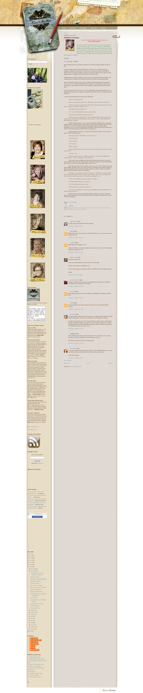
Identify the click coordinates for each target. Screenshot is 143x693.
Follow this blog (37, 516)
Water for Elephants (82, 209)
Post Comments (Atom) (75, 366)
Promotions (83, 28)
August (32, 614)
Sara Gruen (94, 207)
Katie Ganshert (73, 221)
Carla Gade (72, 242)
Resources (94, 28)
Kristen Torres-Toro (74, 280)
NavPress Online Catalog (35, 677)
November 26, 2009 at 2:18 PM (75, 358)
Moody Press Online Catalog (36, 673)
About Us (73, 28)
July (32, 616)
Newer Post (66, 363)
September (33, 612)
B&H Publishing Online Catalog (37, 658)
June (32, 618)
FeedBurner (40, 463)
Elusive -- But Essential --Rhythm (38, 587)
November (33, 571)
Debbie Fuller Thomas (37, 640)
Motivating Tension (34, 577)
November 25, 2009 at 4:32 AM (75, 226)
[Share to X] (68, 206)
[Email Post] (88, 203)
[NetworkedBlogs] (37, 514)
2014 (30, 556)
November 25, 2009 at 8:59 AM (75, 275)
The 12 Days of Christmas (36, 585)
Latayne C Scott (74, 257)
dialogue (70, 207)
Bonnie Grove (73, 348)
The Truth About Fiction (35, 589)
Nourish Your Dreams (35, 608)
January (33, 629)
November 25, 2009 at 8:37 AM (75, 252)
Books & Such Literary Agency (37, 664)
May (32, 620)
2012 (30, 560)
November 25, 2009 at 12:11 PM (75, 328)
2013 (30, 558)
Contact (103, 28)
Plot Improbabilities (34, 606)
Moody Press (33, 671)
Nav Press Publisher (34, 675)
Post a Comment (68, 360)
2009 (30, 566)
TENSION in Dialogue (35, 581)
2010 (30, 564)
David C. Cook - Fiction (35, 666)
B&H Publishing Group (35, 657)
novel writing (80, 207)
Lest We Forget (33, 597)
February (33, 627)
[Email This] (65, 206)
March (32, 625)
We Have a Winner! (34, 583)
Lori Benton (73, 314)
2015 (30, 554)
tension (99, 207)
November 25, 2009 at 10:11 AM (75, 309)
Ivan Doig (74, 207)
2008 (30, 631)
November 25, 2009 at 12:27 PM (75, 343)
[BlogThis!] (67, 206)
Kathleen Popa (35, 642)
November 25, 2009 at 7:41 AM (75, 237)
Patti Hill (72, 231)
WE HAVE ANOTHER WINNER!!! (38, 579)
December (33, 568)
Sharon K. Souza (35, 650)
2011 (30, 562)
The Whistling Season (72, 209)
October (33, 610)
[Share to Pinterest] (72, 206)
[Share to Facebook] (70, 206)
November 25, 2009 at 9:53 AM (75, 298)
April (32, 622)
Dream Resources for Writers (37, 603)
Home (64, 28)
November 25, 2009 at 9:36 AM (75, 286)
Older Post (110, 363)
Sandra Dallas (87, 207)
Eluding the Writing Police (36, 591)
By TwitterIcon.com (32, 429)
